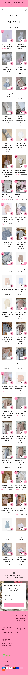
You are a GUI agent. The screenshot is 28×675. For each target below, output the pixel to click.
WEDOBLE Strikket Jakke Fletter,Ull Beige (20, 339)
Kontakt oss (5, 624)
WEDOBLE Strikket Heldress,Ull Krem (7, 313)
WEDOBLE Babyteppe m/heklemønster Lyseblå (7, 146)
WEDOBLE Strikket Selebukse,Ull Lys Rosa (20, 438)
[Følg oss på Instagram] (21, 629)
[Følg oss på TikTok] (24, 629)
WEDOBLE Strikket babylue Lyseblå (7, 243)
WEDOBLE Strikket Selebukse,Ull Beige (7, 437)
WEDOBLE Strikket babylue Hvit (20, 218)
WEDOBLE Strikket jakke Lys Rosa (7, 388)
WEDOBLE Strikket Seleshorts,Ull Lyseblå (7, 535)
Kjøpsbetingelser (7, 633)
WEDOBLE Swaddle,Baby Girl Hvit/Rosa (20, 560)
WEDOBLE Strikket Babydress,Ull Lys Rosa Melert (7, 219)
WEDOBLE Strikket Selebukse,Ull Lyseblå (7, 463)
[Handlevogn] (25, 10)
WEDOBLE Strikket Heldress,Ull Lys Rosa (20, 314)
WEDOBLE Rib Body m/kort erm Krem (21, 171)
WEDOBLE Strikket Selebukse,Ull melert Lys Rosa (20, 463)
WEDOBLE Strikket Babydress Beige (7, 196)
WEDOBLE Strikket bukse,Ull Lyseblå (20, 291)
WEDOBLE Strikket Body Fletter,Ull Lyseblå (20, 244)
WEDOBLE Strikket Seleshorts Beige (7, 486)
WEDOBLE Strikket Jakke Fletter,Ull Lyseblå (20, 364)
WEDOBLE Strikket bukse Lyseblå (7, 268)
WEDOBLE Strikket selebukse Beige (20, 412)
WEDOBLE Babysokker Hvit (21, 45)
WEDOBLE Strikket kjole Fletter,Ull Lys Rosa (20, 388)
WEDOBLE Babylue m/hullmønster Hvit (7, 45)
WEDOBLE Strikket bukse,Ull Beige (20, 268)
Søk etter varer (6, 621)
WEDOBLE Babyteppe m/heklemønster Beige (7, 120)
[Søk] (5, 10)
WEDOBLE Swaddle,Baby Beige (20, 535)
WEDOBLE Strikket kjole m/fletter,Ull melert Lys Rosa (7, 413)
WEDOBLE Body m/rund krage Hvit (21, 144)
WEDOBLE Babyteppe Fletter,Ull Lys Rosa (21, 94)
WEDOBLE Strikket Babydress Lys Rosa (21, 196)
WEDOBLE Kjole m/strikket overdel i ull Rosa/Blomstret (7, 172)
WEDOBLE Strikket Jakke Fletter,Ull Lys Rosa (7, 364)
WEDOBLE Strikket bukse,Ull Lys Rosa (7, 291)
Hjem (3, 618)
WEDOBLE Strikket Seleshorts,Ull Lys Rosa (20, 510)
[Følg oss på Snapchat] (17, 632)
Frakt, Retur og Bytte (6, 628)
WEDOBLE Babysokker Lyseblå (7, 93)
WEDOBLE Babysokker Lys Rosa (21, 69)
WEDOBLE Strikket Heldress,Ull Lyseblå (7, 338)
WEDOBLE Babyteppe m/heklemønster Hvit (20, 120)
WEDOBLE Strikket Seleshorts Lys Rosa (7, 509)
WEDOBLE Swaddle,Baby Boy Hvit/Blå (7, 560)
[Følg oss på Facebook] (17, 629)
